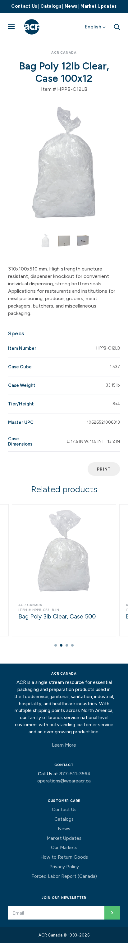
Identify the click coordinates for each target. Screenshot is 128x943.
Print (104, 469)
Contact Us (24, 6)
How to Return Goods (64, 857)
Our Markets (64, 847)
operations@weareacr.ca (64, 781)
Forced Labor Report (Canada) (64, 876)
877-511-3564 (74, 774)
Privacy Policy (64, 867)
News (71, 6)
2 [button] (61, 645)
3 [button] (67, 645)
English (94, 27)
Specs (16, 333)
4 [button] (72, 645)
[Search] (117, 26)
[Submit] (112, 913)
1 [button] (55, 645)
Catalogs (50, 6)
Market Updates (98, 6)
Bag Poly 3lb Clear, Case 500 (57, 616)
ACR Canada (64, 53)
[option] (64, 162)
